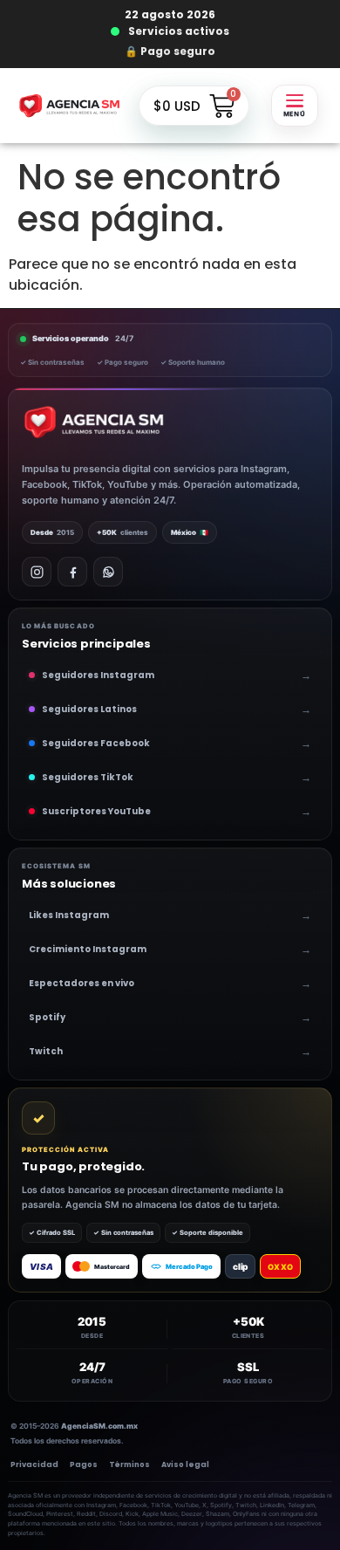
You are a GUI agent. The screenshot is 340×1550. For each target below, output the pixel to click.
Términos (129, 1464)
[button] (294, 106)
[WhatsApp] (108, 571)
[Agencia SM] (94, 421)
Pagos (84, 1464)
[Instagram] (36, 571)
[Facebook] (72, 571)
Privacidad (34, 1464)
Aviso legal (185, 1464)
